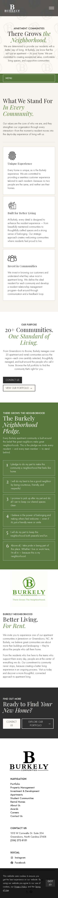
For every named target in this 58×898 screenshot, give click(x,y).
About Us (15, 805)
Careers (14, 812)
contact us (12, 380)
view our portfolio (17, 388)
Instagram (20, 857)
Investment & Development (24, 791)
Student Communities (22, 798)
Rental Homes (17, 802)
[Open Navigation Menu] (51, 9)
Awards (14, 809)
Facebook (20, 862)
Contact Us (16, 816)
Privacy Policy (20, 886)
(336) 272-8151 (18, 840)
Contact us (11, 723)
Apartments (16, 794)
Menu (9, 78)
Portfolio (15, 784)
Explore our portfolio (36, 723)
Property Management (22, 787)
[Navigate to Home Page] (12, 8)
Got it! (50, 883)
